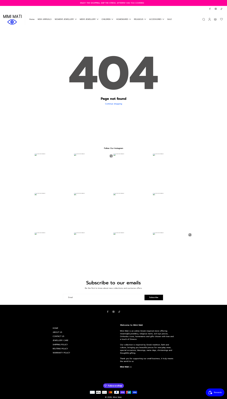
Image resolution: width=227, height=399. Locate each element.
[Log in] (209, 19)
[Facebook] (210, 9)
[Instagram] (216, 9)
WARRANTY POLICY (61, 353)
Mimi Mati (117, 397)
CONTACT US (58, 336)
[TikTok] (221, 9)
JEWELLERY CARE (60, 340)
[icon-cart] (215, 19)
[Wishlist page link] (221, 19)
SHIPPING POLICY (60, 344)
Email (70, 297)
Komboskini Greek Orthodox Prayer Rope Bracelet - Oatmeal (32, 393)
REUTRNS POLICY (60, 348)
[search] (204, 19)
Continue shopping (113, 103)
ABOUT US (57, 332)
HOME (55, 328)
